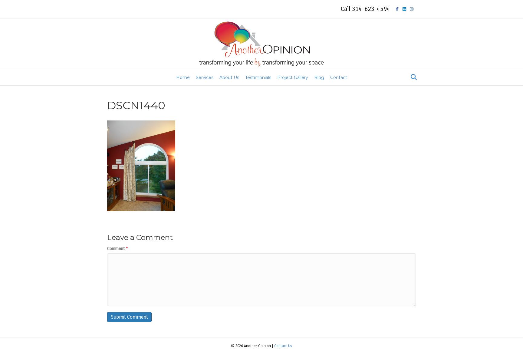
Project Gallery (292, 77)
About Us (229, 77)
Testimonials (258, 77)
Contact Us (283, 346)
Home (183, 77)
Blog (319, 77)
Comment (117, 248)
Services (204, 77)
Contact (338, 77)
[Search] (412, 77)
